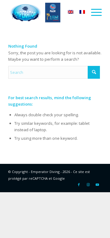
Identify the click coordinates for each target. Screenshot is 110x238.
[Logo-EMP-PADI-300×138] (45, 12)
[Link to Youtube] (97, 184)
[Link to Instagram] (88, 184)
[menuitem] (93, 12)
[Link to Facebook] (78, 184)
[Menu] (93, 12)
